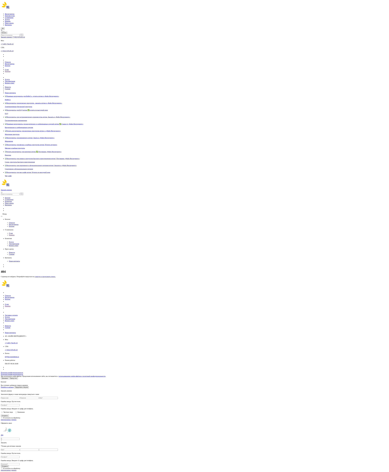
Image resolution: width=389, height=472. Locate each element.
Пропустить (13, 378)
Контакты (8, 25)
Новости (8, 87)
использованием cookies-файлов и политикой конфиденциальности (82, 376)
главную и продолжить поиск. (45, 276)
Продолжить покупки (21, 387)
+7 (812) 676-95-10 (18, 37)
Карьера (7, 21)
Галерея (7, 89)
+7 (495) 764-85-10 (7, 44)
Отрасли (8, 62)
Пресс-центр (9, 23)
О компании (9, 17)
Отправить (5, 415)
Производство (10, 16)
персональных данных (8, 420)
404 (2, 435)
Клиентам (8, 201)
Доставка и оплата (11, 315)
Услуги (7, 19)
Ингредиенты (9, 14)
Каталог (4, 32)
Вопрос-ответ (9, 83)
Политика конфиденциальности (12, 372)
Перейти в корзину (7, 387)
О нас (7, 69)
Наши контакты (10, 93)
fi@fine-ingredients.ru (12, 357)
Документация (10, 81)
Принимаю (5, 378)
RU (3, 28)
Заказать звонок (6, 37)
